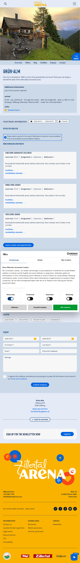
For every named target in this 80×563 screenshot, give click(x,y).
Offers (27, 63)
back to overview (41, 419)
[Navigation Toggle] (74, 3)
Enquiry (53, 63)
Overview (18, 63)
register (67, 434)
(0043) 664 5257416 (40, 409)
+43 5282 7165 (8, 494)
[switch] (30, 298)
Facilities (43, 63)
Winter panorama (35, 528)
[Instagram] (55, 509)
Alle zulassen (65, 307)
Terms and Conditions (19, 379)
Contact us (7, 524)
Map (35, 63)
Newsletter (57, 524)
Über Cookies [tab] (66, 260)
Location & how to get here (13, 528)
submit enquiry (40, 384)
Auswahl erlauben (40, 307)
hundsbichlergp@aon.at (40, 411)
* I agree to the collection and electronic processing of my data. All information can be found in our (42, 377)
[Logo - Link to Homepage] (40, 3)
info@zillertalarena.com (12, 497)
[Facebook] (60, 509)
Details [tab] (40, 260)
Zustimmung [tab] (14, 260)
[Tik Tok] (65, 509)
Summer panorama (35, 531)
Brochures (32, 524)
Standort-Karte (14, 110)
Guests (65, 121)
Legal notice (7, 531)
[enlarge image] (40, 33)
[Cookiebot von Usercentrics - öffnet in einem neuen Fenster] (68, 254)
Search (5, 3)
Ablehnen (14, 307)
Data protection (9, 535)
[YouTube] (70, 509)
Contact (62, 63)
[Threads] (75, 509)
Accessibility (8, 542)
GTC (4, 538)
